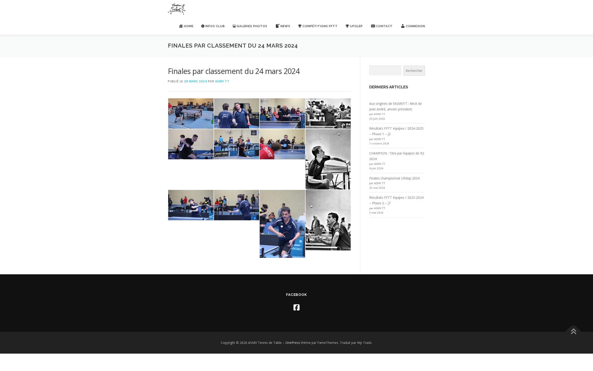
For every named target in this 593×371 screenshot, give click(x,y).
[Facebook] (296, 307)
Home (188, 26)
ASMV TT (222, 81)
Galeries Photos (252, 26)
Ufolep (356, 26)
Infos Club (215, 26)
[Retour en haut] (573, 332)
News (285, 26)
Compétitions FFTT (320, 26)
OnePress (292, 342)
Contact (384, 26)
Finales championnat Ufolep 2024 (394, 178)
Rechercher (414, 70)
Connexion (415, 26)
